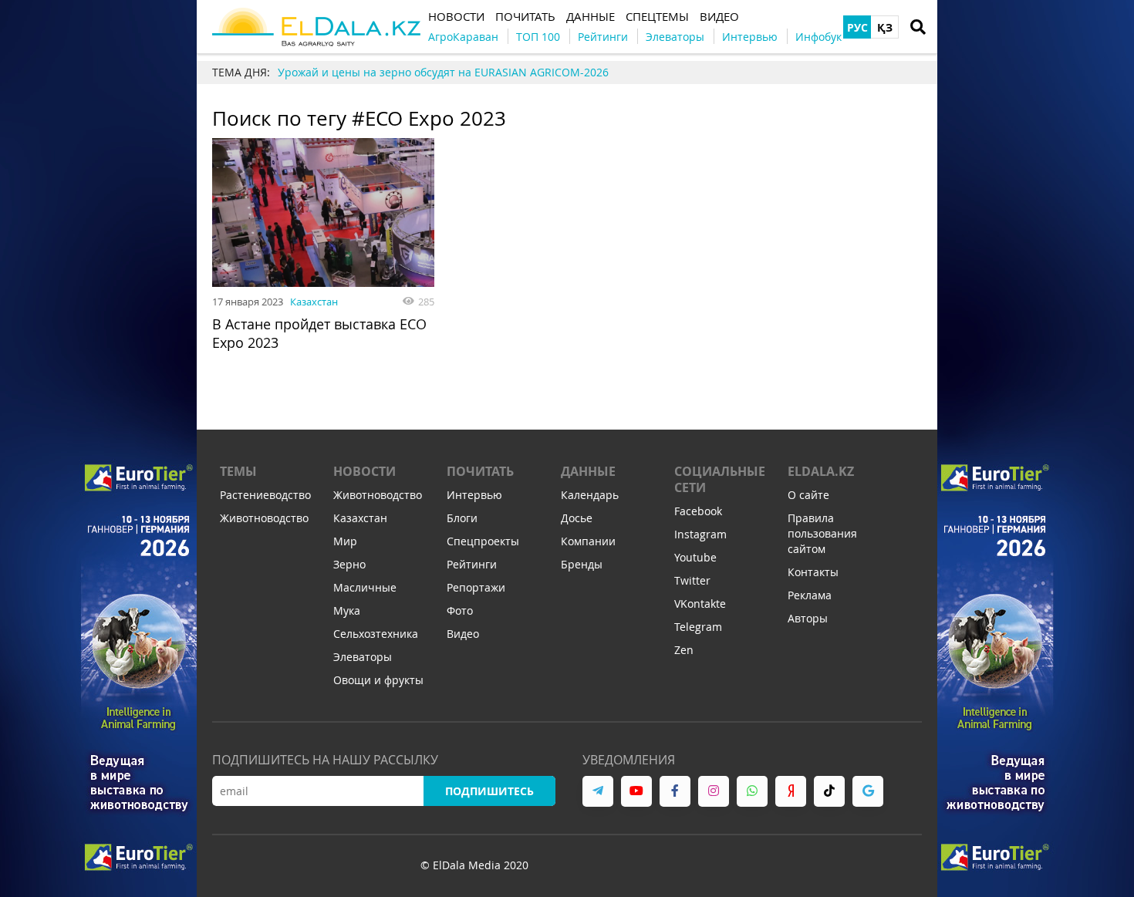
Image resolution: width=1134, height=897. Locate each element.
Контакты (813, 572)
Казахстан (314, 302)
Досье (576, 518)
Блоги (462, 518)
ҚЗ (885, 27)
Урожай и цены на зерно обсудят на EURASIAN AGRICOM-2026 (443, 72)
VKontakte (700, 603)
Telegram (698, 626)
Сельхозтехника (375, 633)
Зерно (349, 564)
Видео (463, 633)
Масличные (365, 587)
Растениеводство (265, 494)
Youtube (695, 557)
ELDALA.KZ (821, 471)
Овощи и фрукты (378, 680)
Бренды (581, 564)
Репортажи (476, 587)
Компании (588, 541)
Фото (460, 610)
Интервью (474, 494)
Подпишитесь (489, 791)
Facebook (698, 511)
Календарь (590, 494)
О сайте (808, 494)
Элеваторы (362, 656)
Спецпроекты (483, 541)
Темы (238, 471)
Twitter (692, 580)
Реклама (810, 595)
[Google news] (867, 791)
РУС (857, 27)
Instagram (700, 534)
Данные (588, 471)
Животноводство (264, 518)
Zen (684, 649)
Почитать (480, 471)
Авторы (808, 618)
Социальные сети (719, 479)
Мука (346, 610)
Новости (364, 471)
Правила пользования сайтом (822, 533)
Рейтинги (472, 564)
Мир (345, 541)
